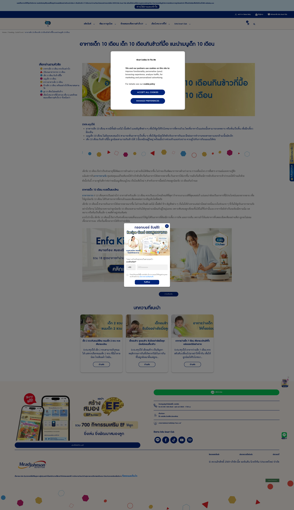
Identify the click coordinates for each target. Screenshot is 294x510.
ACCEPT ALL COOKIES (147, 92)
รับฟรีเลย (147, 282)
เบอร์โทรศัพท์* (131, 262)
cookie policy (149, 83)
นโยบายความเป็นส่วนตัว (146, 276)
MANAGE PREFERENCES (147, 101)
